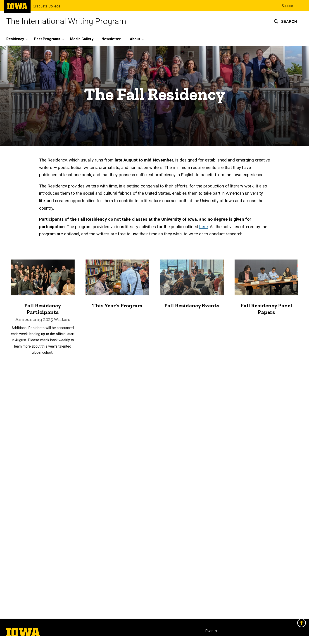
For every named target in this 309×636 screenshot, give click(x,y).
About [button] (135, 39)
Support (288, 6)
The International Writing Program (66, 21)
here (203, 226)
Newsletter (111, 39)
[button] (285, 21)
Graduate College (46, 6)
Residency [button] (15, 39)
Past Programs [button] (47, 39)
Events (211, 631)
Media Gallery (81, 39)
